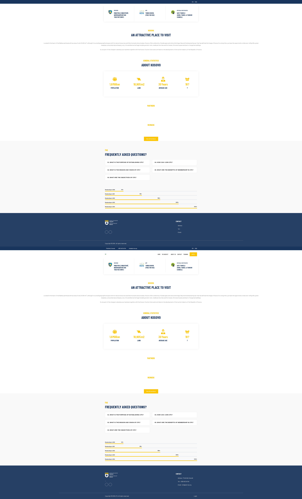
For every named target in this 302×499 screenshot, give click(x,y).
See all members (151, 139)
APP (146, 10)
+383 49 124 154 (122, 248)
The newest (165, 254)
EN (192, 2)
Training (185, 254)
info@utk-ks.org (133, 248)
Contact (179, 254)
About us (173, 254)
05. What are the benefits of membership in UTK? (174, 170)
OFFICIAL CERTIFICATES (182, 10)
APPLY (193, 254)
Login (195, 496)
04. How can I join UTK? (164, 162)
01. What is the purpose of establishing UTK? (125, 162)
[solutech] (115, 253)
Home (159, 254)
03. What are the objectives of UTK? (121, 177)
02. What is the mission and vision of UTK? (123, 170)
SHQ (196, 2)
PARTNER (116, 10)
